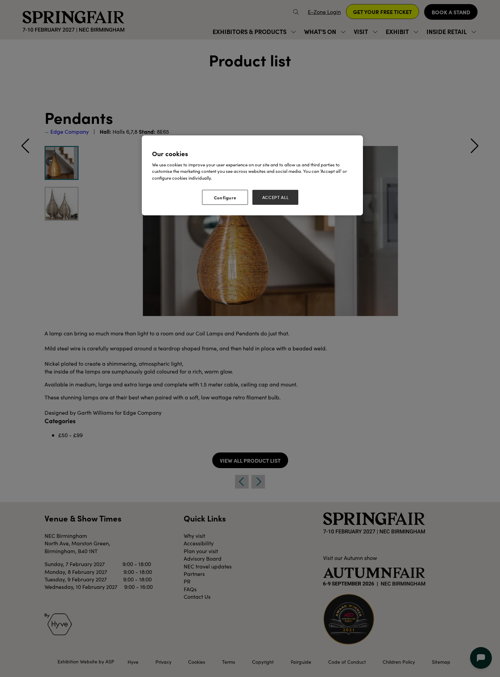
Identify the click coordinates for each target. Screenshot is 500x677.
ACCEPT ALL (275, 197)
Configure (225, 197)
